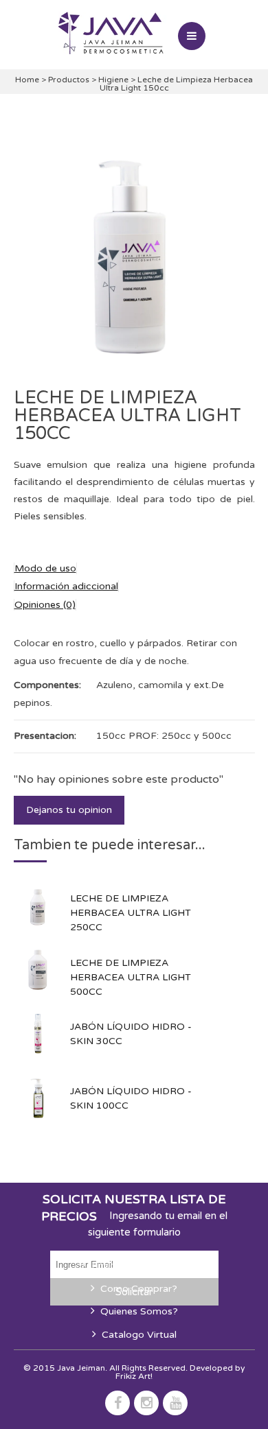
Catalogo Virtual (139, 1335)
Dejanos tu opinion (69, 810)
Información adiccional (66, 586)
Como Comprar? (138, 1289)
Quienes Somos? (139, 1311)
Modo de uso (45, 568)
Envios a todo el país (138, 1265)
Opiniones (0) (45, 605)
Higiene (114, 79)
